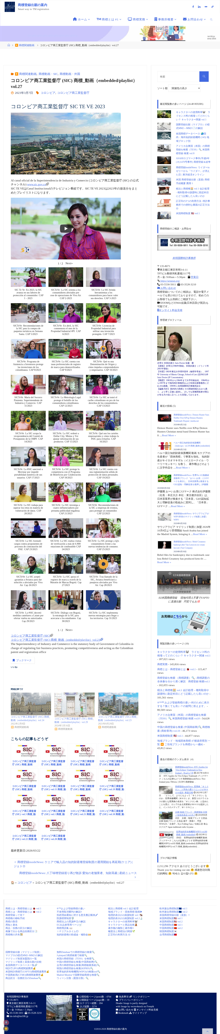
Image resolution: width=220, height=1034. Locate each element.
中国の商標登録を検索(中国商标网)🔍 (77, 962)
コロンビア (48, 92)
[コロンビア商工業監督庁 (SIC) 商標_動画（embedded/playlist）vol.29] (74, 705)
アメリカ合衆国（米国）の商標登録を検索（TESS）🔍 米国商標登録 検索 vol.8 (193, 150)
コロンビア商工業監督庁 (73, 92)
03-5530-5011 (16, 1013)
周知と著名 (12, 925)
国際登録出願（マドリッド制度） (24, 952)
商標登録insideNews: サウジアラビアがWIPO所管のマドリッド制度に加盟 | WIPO (191, 516)
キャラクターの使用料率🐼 (123, 921)
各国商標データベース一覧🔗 (21, 965)
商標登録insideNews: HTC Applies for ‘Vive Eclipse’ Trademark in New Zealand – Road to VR (191, 770)
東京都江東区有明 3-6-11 (22, 1003)
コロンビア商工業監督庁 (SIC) (30, 635)
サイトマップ (139, 1013)
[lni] (199, 6)
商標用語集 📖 (64, 928)
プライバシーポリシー (130, 1000)
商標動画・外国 (70, 74)
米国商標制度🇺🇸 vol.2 (171, 921)
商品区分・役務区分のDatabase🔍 (23, 978)
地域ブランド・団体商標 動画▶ (125, 912)
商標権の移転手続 (15, 918)
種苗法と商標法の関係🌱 (121, 931)
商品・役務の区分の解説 (19, 928)
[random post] (166, 770)
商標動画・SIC (48, 74)
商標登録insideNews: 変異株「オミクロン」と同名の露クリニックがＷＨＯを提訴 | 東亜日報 (191, 789)
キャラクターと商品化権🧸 (123, 925)
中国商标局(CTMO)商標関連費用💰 (24, 975)
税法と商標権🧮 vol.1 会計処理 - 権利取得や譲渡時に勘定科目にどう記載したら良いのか (192, 192)
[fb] (193, 6)
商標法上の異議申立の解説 (71, 921)
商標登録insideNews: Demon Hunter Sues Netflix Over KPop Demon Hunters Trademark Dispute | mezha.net (191, 418)
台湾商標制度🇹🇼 (168, 934)
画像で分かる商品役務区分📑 (21, 931)
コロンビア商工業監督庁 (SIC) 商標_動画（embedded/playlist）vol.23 (55, 639)
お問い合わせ (168, 288)
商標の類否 (12, 921)
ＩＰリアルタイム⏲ (67, 931)
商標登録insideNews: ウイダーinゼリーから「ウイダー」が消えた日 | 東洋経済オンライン (193, 171)
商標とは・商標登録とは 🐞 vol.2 (23, 912)
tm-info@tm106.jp (19, 1016)
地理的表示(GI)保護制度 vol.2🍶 (125, 918)
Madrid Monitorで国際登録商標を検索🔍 (78, 975)
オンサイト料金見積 (170, 310)
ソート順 (162, 88)
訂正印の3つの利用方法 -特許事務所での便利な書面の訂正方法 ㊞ (193, 205)
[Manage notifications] (6, 1022)
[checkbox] (6, 1028)
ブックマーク (24, 660)
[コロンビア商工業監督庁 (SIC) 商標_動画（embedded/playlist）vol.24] (31, 704)
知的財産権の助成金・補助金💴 (74, 934)
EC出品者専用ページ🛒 (69, 925)
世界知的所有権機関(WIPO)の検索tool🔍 (78, 971)
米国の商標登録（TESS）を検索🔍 (75, 958)
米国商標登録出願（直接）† (175, 915)
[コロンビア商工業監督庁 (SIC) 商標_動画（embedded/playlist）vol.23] (118, 704)
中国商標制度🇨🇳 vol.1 (171, 925)
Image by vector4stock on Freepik (137, 1006)
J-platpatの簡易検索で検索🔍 (72, 955)
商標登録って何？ (15, 915)
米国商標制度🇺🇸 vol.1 (171, 918)
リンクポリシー (141, 996)
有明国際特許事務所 (184, 258)
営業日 (195, 277)
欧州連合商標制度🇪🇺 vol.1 (173, 908)
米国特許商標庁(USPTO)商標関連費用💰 (27, 971)
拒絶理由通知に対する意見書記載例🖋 (77, 915)
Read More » (169, 435)
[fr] (206, 6)
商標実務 (162, 664)
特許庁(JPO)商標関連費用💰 (21, 968)
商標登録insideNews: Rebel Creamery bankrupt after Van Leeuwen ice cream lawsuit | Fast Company (190, 544)
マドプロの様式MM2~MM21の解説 (24, 955)
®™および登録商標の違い (71, 908)
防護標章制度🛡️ (65, 918)
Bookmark (123, 1013)
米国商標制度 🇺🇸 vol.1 (188, 213)
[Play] (66, 228)
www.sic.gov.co (36, 184)
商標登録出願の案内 (32, 5)
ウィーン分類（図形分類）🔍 (73, 978)
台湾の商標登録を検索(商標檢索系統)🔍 (78, 965)
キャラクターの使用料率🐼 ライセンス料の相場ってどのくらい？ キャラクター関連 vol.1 (193, 116)
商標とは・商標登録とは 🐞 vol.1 (176, 669)
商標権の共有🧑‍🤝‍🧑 (14, 934)
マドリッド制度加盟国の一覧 (21, 958)
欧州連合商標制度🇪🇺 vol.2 (173, 912)
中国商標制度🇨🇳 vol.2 (171, 928)
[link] (212, 19)
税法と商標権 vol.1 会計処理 (123, 908)
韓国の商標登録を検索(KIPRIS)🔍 (75, 968)
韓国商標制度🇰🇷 (168, 931)
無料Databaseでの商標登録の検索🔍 (76, 952)
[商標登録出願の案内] (10, 6)
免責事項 (123, 996)
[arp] (212, 6)
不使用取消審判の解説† (69, 912)
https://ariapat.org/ (170, 280)
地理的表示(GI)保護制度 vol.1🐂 (125, 915)
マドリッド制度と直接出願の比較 (24, 962)
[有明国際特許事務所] (184, 243)
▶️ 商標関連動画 (24, 45)
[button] (69, 263)
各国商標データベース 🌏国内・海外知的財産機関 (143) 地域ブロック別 (192, 137)
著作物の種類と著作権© (121, 928)
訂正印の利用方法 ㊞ (119, 934)
